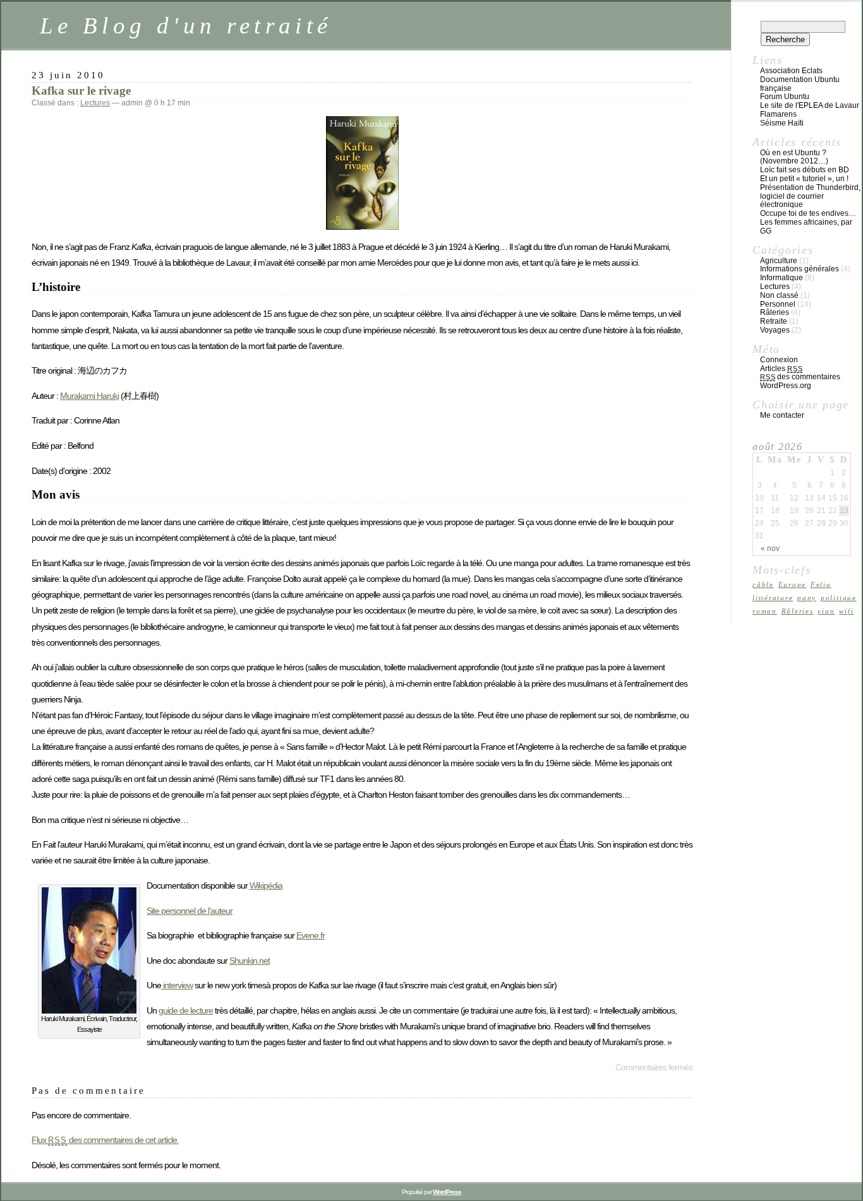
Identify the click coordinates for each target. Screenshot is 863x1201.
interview (177, 985)
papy (806, 598)
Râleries (774, 312)
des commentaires (800, 376)
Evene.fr (310, 935)
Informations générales (799, 268)
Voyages (775, 330)
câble (763, 584)
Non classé (779, 295)
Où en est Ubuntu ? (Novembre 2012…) (794, 157)
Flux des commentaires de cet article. (105, 1140)
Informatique (781, 277)
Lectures (95, 102)
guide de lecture (186, 1010)
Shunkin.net (249, 960)
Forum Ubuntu (784, 96)
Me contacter (782, 415)
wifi (846, 611)
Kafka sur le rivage (81, 90)
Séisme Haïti (782, 123)
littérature (772, 598)
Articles (781, 368)
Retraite (773, 321)
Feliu (821, 584)
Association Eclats (791, 70)
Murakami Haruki (89, 396)
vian (826, 611)
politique (839, 598)
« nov (770, 548)
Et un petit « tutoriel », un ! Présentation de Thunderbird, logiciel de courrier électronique (810, 191)
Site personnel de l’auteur (189, 911)
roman (764, 611)
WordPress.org (785, 385)
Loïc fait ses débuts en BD (804, 169)
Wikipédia (266, 885)
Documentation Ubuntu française (800, 84)
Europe (792, 584)
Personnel (777, 304)
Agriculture (778, 260)
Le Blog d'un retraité (186, 25)
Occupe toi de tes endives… (808, 213)
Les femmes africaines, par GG (806, 226)
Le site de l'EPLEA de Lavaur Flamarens (809, 110)
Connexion (779, 359)
